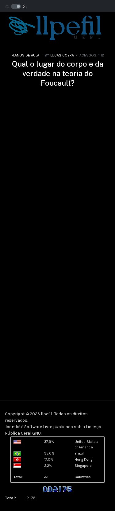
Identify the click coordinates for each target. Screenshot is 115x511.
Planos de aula (25, 55)
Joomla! (12, 426)
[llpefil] (55, 27)
